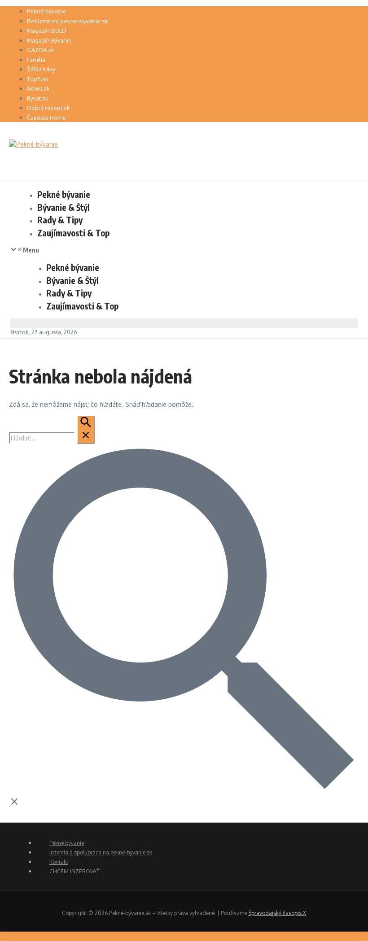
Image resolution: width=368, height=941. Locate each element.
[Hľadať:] (52, 438)
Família (36, 59)
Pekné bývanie (46, 11)
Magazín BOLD (46, 30)
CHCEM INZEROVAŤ (74, 871)
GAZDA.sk (40, 49)
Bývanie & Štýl (63, 207)
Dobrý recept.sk (48, 107)
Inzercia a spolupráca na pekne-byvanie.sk (100, 852)
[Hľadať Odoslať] (86, 429)
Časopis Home (46, 117)
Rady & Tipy (60, 219)
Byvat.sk (37, 98)
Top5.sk (37, 79)
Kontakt (58, 861)
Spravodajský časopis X (277, 913)
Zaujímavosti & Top (73, 232)
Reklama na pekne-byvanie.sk (67, 21)
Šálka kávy (41, 69)
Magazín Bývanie (49, 40)
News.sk (38, 88)
